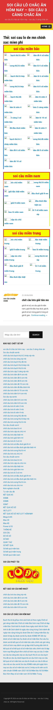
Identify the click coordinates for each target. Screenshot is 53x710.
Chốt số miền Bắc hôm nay (29, 623)
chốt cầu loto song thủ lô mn (14, 482)
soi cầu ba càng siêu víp (12, 655)
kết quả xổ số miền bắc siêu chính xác (29, 649)
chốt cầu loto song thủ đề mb (14, 416)
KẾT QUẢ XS (8, 495)
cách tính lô (38, 626)
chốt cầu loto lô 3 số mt (12, 441)
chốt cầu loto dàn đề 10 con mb (15, 384)
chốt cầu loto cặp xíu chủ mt (14, 431)
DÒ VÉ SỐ (7, 536)
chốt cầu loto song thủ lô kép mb (16, 419)
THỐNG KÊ (7, 530)
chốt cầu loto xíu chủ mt (12, 454)
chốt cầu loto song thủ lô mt (14, 450)
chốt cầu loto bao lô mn (12, 460)
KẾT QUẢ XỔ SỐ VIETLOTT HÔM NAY (18, 514)
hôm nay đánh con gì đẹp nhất (22, 645)
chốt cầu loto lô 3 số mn (12, 473)
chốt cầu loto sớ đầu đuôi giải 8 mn (17, 476)
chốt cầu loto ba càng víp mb (14, 359)
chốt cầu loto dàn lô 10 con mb (15, 390)
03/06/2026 (28, 295)
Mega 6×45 (7, 517)
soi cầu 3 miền (42, 652)
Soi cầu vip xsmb (10, 397)
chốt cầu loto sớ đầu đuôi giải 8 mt (17, 444)
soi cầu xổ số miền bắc (16, 667)
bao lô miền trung (40, 249)
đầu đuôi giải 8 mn (40, 193)
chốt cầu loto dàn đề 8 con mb (15, 381)
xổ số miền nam (20, 674)
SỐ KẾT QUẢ (8, 545)
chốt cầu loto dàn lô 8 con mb (15, 403)
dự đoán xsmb (18, 636)
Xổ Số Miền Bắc (32, 671)
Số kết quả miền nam (11, 555)
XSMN (5, 501)
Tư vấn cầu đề (9, 492)
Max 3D (6, 520)
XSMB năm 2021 (19, 671)
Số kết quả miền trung (12, 552)
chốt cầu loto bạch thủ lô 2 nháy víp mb (18, 356)
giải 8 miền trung (17, 249)
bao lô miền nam (15, 212)
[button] (46, 27)
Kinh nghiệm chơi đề (11, 488)
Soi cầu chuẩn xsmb (11, 352)
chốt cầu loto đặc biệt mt (13, 435)
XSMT (5, 504)
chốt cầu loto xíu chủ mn (13, 485)
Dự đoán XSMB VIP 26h (34, 636)
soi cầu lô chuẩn (28, 661)
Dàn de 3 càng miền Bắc (36, 633)
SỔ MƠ (6, 539)
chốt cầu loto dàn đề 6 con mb (15, 378)
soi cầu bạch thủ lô (30, 655)
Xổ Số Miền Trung (35, 674)
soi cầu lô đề (40, 661)
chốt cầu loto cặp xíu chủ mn (14, 463)
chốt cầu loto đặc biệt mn (13, 466)
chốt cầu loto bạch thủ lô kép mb (16, 365)
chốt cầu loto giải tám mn (35, 300)
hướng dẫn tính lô (41, 645)
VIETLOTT (7, 511)
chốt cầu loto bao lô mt (12, 428)
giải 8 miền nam (18, 203)
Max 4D (6, 523)
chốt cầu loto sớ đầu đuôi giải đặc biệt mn (19, 479)
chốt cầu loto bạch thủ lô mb (14, 368)
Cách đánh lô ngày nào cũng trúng (24, 630)
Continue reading (39, 315)
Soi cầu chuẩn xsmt (11, 425)
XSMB (5, 498)
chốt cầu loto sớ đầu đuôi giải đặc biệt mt (19, 447)
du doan (23, 633)
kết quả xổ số (8, 649)
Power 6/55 (8, 526)
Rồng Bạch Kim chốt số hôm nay (24, 652)
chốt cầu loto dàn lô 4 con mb (15, 394)
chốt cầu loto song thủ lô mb (14, 422)
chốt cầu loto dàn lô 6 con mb (15, 400)
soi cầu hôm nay (35, 658)
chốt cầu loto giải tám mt (13, 438)
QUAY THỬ (7, 542)
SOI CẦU (6, 533)
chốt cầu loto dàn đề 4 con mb (15, 375)
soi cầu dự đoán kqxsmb (18, 658)
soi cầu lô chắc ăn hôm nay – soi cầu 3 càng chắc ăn (26, 10)
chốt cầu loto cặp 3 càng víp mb (16, 371)
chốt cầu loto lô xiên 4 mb (13, 412)
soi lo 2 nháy (30, 667)
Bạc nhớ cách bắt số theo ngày (28, 620)
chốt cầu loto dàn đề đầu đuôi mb (16, 387)
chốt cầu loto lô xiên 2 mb (13, 406)
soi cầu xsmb (15, 664)
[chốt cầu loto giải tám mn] (11, 295)
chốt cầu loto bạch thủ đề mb (14, 362)
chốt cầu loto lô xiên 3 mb (13, 409)
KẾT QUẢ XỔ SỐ (9, 507)
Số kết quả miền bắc (11, 549)
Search (35, 335)
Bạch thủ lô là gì (9, 620)
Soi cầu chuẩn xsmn (9, 300)
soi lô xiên (39, 667)
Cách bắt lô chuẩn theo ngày (22, 626)
